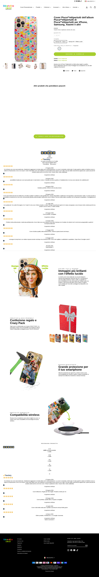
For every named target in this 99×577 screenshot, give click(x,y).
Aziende (75, 7)
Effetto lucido (47, 541)
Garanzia (19, 545)
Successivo (53, 164)
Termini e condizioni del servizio (24, 551)
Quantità (57, 32)
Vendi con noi (20, 541)
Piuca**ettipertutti (62, 58)
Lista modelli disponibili (49, 543)
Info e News (65, 7)
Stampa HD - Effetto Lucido (75, 41)
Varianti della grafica (66, 45)
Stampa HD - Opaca (60, 41)
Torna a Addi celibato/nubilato (50, 136)
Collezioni (47, 7)
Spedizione (63, 29)
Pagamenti (19, 543)
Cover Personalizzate (26, 7)
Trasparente (59, 48)
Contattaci (19, 549)
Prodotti (38, 7)
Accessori (56, 7)
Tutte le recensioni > (49, 519)
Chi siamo (19, 539)
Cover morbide (47, 539)
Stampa (56, 39)
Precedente (46, 164)
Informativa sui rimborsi (22, 553)
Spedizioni (19, 547)
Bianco (55, 48)
